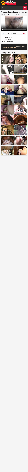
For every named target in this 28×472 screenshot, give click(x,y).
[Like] (4, 33)
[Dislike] (24, 33)
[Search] (25, 8)
